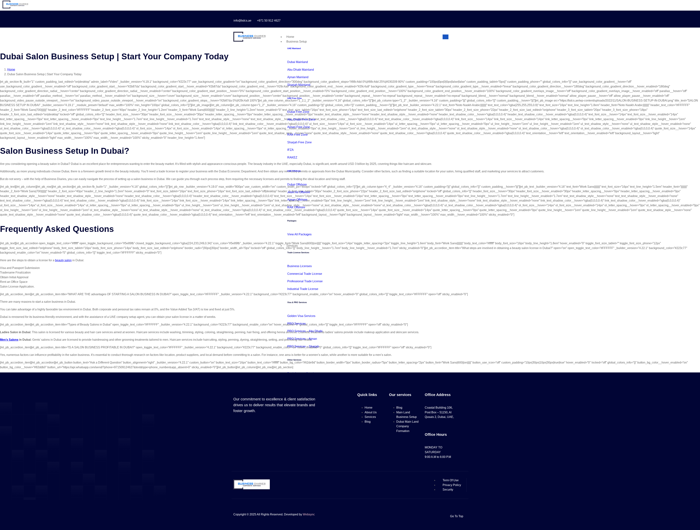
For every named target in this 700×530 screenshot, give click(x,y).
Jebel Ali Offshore (298, 192)
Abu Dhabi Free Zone (301, 119)
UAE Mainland (294, 48)
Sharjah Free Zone (299, 142)
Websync (309, 514)
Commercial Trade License (304, 273)
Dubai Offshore (297, 184)
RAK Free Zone (297, 134)
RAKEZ (292, 157)
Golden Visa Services (301, 315)
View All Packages (299, 234)
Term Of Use (451, 480)
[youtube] (414, 19)
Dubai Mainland (297, 62)
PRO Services (296, 323)
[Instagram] (406, 19)
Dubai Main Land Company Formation (407, 426)
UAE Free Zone (294, 98)
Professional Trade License (305, 281)
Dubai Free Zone (298, 111)
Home (290, 36)
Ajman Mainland (297, 77)
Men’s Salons (9, 339)
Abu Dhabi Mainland (300, 69)
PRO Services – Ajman (302, 338)
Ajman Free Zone (298, 127)
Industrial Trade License (302, 288)
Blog (368, 421)
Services (292, 245)
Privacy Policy (452, 485)
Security (448, 489)
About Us (371, 412)
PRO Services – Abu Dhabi (304, 331)
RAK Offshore (296, 207)
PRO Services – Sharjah (303, 346)
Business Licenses (299, 266)
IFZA (290, 149)
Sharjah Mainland (298, 84)
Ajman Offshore (297, 199)
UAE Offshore (294, 171)
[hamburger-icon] (445, 37)
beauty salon (63, 260)
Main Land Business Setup (406, 415)
